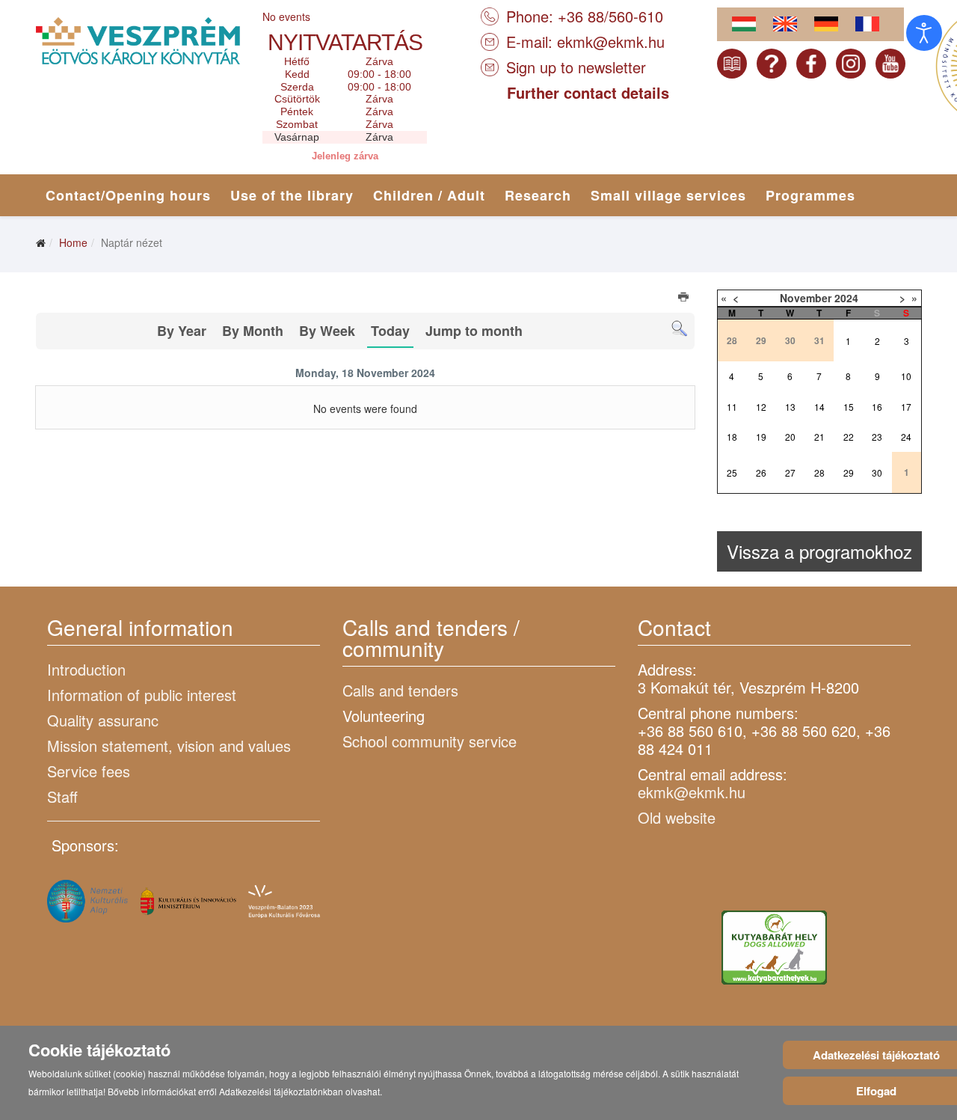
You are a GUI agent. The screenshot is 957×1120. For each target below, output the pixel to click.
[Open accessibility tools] (924, 33)
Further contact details (588, 92)
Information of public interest (141, 695)
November (805, 297)
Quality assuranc (103, 720)
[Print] (684, 298)
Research (538, 195)
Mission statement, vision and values (169, 745)
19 (761, 436)
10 (906, 376)
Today (390, 330)
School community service (429, 741)
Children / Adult (429, 195)
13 (790, 406)
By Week (327, 330)
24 (906, 436)
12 (761, 406)
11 (732, 406)
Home (73, 242)
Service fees (88, 771)
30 (877, 472)
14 (819, 406)
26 (761, 472)
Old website (677, 817)
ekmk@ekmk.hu (611, 41)
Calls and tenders (400, 690)
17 (906, 406)
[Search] (679, 328)
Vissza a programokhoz (819, 551)
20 (790, 436)
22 (848, 436)
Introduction (86, 669)
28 (819, 472)
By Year (181, 330)
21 (819, 436)
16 (877, 406)
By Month (252, 330)
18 (732, 436)
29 (848, 472)
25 (732, 472)
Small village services (668, 195)
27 (790, 472)
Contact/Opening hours (128, 195)
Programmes (810, 195)
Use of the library (292, 195)
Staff (62, 796)
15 (848, 406)
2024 (846, 297)
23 (877, 436)
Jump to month (474, 330)
